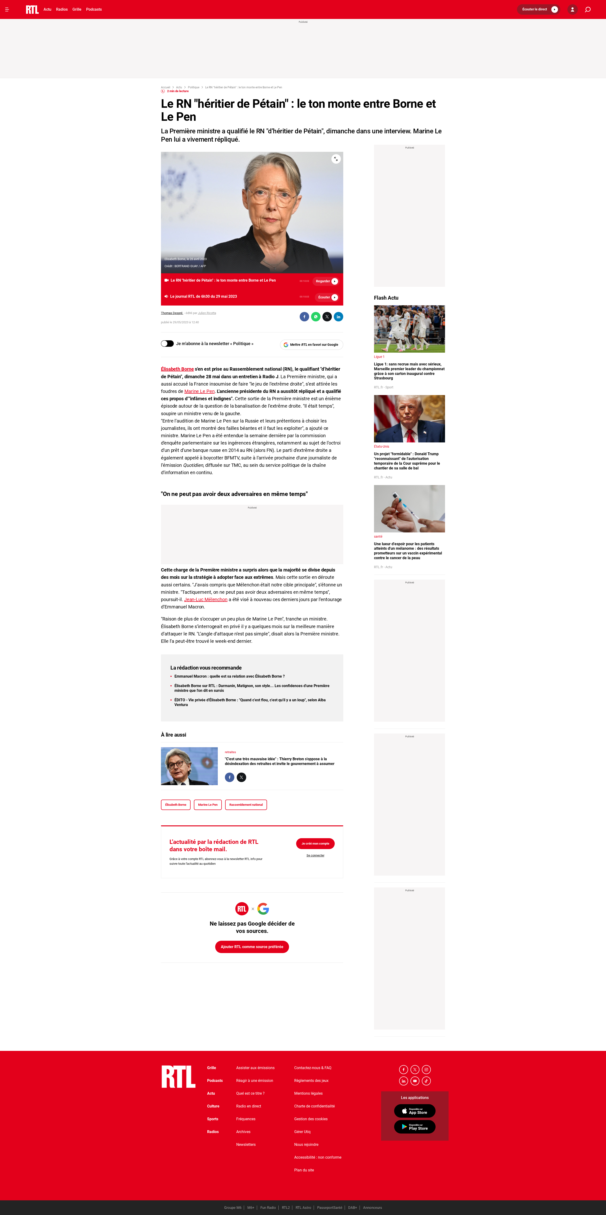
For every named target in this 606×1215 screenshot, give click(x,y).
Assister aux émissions (255, 1068)
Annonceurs (372, 1208)
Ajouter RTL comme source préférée (252, 947)
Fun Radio (268, 1208)
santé (378, 536)
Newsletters (246, 1144)
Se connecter (315, 855)
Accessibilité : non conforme (317, 1157)
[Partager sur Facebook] (304, 316)
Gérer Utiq (302, 1132)
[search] (588, 10)
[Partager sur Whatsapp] (316, 316)
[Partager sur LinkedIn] (338, 316)
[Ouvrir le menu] (7, 9)
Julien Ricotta (207, 313)
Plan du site (304, 1170)
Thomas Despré (172, 313)
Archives (243, 1132)
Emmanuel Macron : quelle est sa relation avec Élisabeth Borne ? (229, 676)
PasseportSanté (329, 1208)
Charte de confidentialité (314, 1106)
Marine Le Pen (199, 391)
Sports (212, 1119)
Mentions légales (308, 1093)
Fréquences (245, 1119)
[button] (538, 9)
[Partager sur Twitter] (327, 316)
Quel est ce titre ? (250, 1093)
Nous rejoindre (306, 1144)
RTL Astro (303, 1208)
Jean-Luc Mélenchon (205, 599)
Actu (47, 9)
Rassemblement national (246, 804)
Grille (76, 9)
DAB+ (352, 1208)
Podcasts (94, 9)
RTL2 (286, 1208)
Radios (62, 9)
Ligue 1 (379, 356)
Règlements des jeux (311, 1080)
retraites (230, 752)
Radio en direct (248, 1106)
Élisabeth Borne (175, 804)
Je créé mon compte (315, 843)
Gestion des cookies (311, 1119)
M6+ (250, 1208)
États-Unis (381, 446)
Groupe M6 (232, 1208)
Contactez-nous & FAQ (312, 1068)
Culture (213, 1106)
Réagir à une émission (254, 1080)
